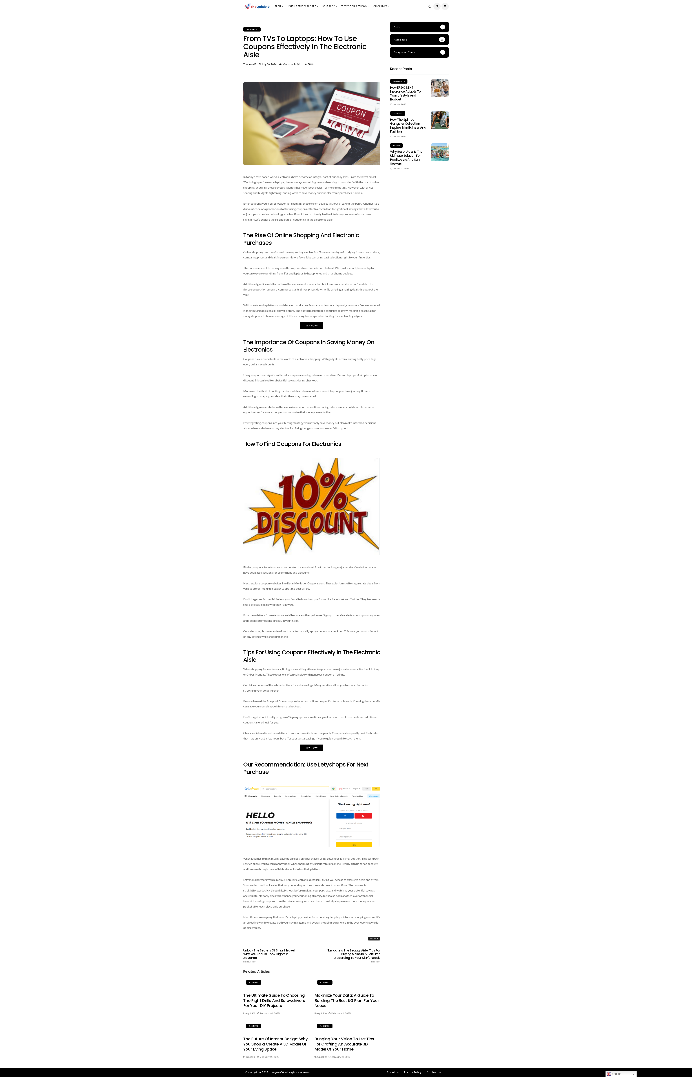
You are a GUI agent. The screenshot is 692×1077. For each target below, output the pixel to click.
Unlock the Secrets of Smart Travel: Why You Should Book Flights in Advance (269, 956)
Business (252, 29)
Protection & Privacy (354, 6)
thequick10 (249, 64)
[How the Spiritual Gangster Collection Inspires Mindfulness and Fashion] (440, 120)
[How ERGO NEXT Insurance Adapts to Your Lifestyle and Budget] (440, 88)
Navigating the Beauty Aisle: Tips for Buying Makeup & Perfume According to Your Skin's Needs (353, 956)
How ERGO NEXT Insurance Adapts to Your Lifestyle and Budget (405, 93)
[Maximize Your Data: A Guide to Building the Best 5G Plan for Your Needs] (347, 983)
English (616, 1073)
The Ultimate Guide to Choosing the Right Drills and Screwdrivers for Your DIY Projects (274, 1000)
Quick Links (380, 6)
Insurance (328, 6)
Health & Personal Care (301, 6)
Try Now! (312, 325)
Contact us (434, 1072)
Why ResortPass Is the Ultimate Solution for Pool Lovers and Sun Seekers (406, 157)
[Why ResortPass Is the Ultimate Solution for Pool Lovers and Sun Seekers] (440, 152)
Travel (396, 145)
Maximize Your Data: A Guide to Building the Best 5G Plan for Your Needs (346, 1000)
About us (393, 1072)
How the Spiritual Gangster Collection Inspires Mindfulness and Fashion (408, 125)
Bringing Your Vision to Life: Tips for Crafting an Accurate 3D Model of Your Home (344, 1044)
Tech (278, 6)
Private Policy (412, 1072)
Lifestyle (398, 113)
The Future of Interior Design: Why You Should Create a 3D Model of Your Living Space (275, 1044)
